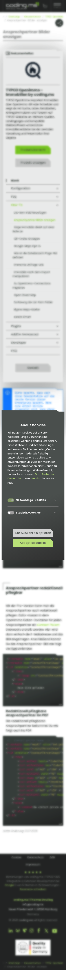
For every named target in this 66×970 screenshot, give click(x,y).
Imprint (36, 478)
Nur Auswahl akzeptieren (33, 533)
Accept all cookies (33, 543)
